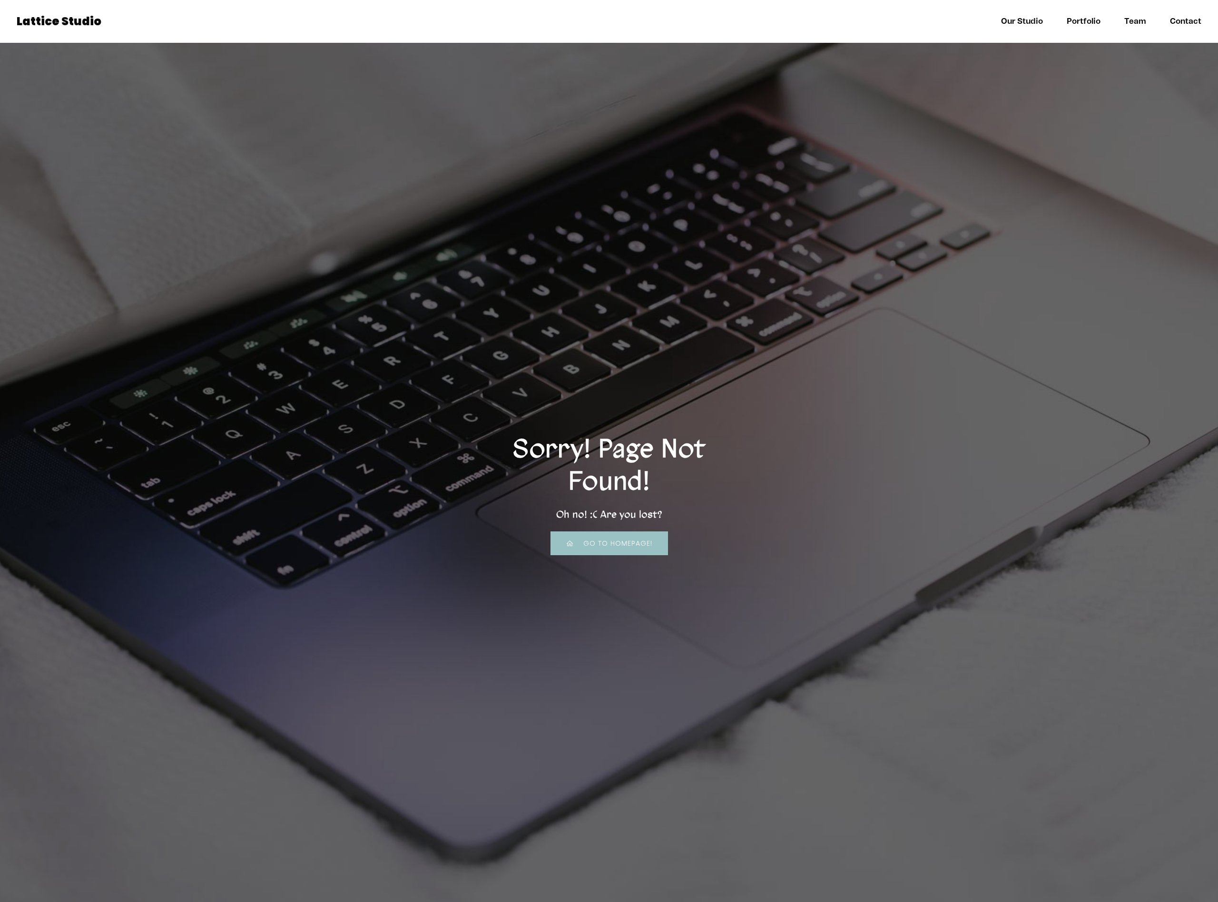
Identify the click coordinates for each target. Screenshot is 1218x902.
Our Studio (1022, 21)
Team (1135, 21)
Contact (1185, 21)
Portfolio (1083, 21)
